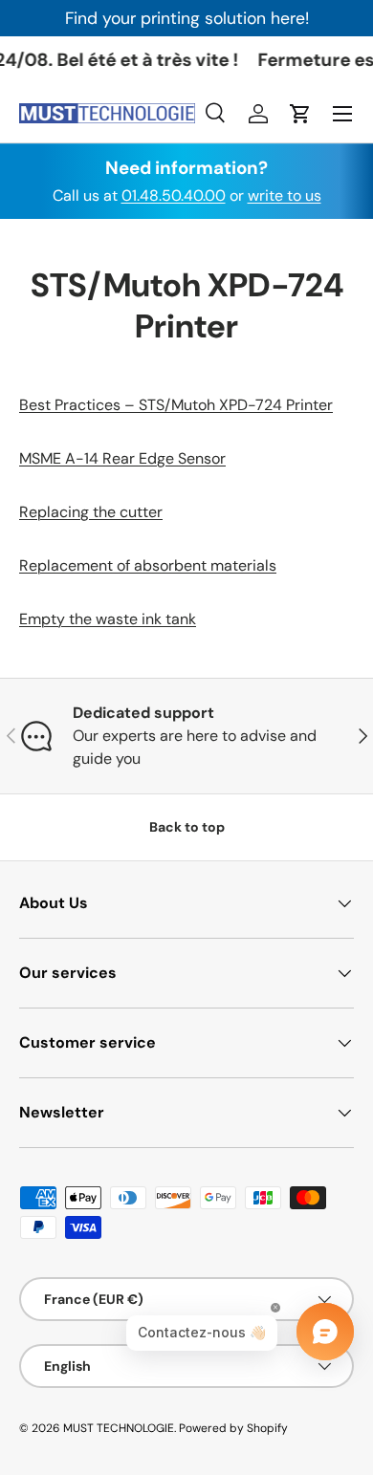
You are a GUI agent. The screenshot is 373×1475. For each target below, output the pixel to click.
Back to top (187, 826)
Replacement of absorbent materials (147, 565)
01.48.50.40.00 (173, 195)
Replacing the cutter (91, 512)
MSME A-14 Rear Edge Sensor (122, 458)
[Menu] (342, 114)
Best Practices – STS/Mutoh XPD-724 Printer (176, 405)
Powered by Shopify (233, 1428)
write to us (284, 195)
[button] (300, 114)
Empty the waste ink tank (107, 619)
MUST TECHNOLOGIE (118, 1428)
